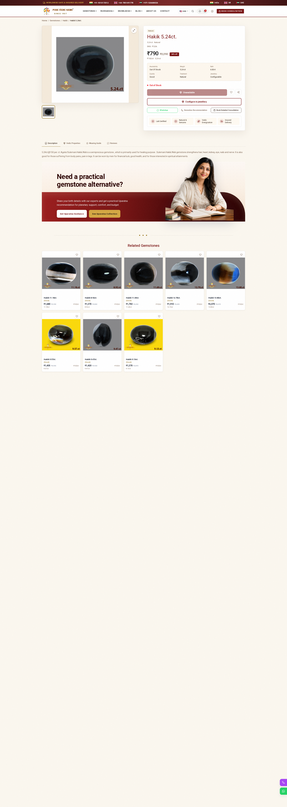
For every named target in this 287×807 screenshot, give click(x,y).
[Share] (238, 92)
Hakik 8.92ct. (91, 298)
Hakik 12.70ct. (173, 298)
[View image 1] (48, 111)
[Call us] (283, 782)
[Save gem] (231, 92)
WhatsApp (164, 110)
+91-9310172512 (101, 3)
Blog (138, 11)
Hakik (65, 20)
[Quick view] (78, 260)
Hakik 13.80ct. (214, 298)
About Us (151, 11)
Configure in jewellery (196, 102)
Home (44, 20)
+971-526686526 (150, 3)
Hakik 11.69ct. (132, 298)
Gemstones (90, 11)
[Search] (192, 11)
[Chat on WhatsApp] (283, 791)
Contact (165, 11)
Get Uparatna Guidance (72, 214)
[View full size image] (134, 30)
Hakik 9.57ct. (50, 359)
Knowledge (125, 11)
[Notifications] (200, 11)
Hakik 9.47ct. (91, 359)
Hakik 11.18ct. (50, 298)
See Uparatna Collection (104, 214)
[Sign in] (212, 11)
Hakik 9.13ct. (132, 359)
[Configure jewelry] (78, 266)
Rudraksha (107, 11)
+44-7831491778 (126, 3)
